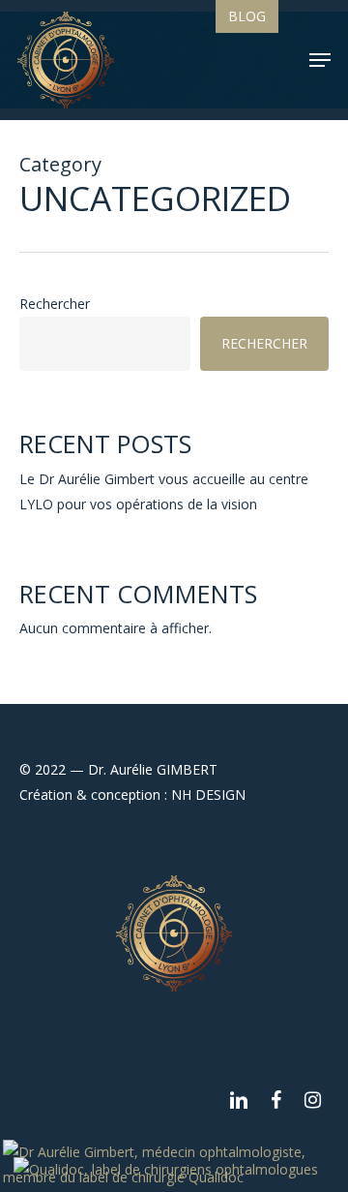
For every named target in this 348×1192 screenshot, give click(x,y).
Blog (247, 16)
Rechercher (54, 303)
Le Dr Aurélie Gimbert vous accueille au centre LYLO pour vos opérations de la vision (163, 491)
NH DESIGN (208, 794)
